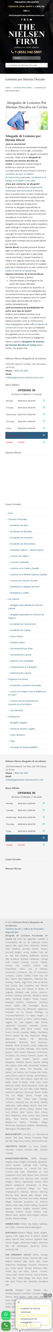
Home (7, 87)
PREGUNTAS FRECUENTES (27, 2)
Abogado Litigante (18, 722)
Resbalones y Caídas (19, 592)
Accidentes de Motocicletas (22, 543)
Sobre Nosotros (17, 735)
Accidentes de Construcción (23, 624)
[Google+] (24, 20)
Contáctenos (14, 716)
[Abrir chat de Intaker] (20, 1330)
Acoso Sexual (16, 636)
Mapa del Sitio (11, 932)
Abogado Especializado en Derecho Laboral (25, 607)
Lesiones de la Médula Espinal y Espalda (28, 574)
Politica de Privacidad (33, 928)
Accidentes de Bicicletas (21, 531)
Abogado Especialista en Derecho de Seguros (26, 616)
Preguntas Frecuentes (18, 679)
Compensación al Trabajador (23, 667)
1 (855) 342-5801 (28, 52)
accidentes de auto (14, 174)
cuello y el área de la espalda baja (20, 270)
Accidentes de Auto (19, 525)
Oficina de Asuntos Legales (22, 728)
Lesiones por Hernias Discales (24, 580)
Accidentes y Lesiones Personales (25, 685)
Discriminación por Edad (21, 648)
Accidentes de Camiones (21, 537)
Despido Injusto (17, 642)
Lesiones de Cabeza (19, 556)
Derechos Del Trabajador (22, 660)
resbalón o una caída (25, 180)
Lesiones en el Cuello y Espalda (24, 568)
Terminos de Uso (13, 928)
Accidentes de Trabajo (20, 630)
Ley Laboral (13, 599)
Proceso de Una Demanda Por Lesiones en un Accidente (23, 703)
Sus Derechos (16, 710)
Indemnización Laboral (20, 673)
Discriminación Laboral (20, 654)
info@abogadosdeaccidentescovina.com (26, 15)
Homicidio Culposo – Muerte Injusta (26, 550)
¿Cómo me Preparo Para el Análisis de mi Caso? (27, 693)
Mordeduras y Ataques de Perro (25, 586)
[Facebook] (22, 20)
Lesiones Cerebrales (19, 562)
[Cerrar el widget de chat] (50, 1295)
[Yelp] (27, 20)
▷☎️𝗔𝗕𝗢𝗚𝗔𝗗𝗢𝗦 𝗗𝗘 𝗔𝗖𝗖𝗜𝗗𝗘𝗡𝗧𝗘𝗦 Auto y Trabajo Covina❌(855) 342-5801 (26, 34)
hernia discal (26, 190)
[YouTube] (30, 20)
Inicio (10, 513)
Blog (12, 741)
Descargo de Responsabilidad (23, 747)
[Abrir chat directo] (46, 1295)
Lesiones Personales (23, 87)
